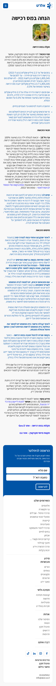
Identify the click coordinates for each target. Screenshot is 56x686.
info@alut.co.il (43, 677)
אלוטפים (46, 505)
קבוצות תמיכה (43, 595)
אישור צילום (44, 666)
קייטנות (46, 520)
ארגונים (46, 578)
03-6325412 (44, 675)
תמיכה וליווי (43, 590)
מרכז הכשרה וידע (41, 546)
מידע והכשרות (45, 560)
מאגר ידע (45, 581)
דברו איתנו (44, 642)
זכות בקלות (44, 550)
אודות (46, 614)
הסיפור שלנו (44, 619)
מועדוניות (45, 524)
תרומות (46, 634)
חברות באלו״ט (43, 606)
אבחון (47, 535)
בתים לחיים (44, 531)
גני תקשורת (44, 509)
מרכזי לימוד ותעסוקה (39, 528)
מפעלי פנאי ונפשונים (40, 516)
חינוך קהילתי (43, 542)
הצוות (47, 623)
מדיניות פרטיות (42, 660)
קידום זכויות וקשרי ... (40, 539)
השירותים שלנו (42, 500)
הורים (47, 566)
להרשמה (42, 486)
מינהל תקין (44, 626)
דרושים (46, 630)
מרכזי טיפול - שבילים (40, 513)
